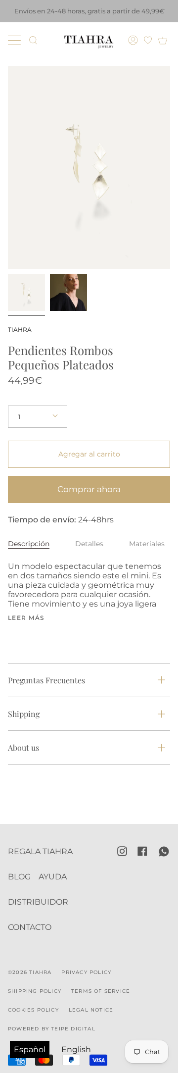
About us (23, 747)
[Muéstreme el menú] (15, 40)
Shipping (24, 714)
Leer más (26, 618)
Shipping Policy (34, 991)
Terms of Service (100, 991)
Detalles (89, 543)
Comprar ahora (89, 489)
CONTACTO (29, 927)
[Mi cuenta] (134, 40)
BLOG (19, 876)
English (76, 1049)
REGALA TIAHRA (40, 851)
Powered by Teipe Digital (51, 1028)
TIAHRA (20, 329)
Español (29, 1049)
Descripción (28, 543)
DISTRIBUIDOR (38, 902)
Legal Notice (91, 1010)
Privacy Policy (86, 972)
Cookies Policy (33, 1010)
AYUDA (53, 876)
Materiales (147, 543)
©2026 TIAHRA (29, 972)
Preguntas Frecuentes (46, 680)
